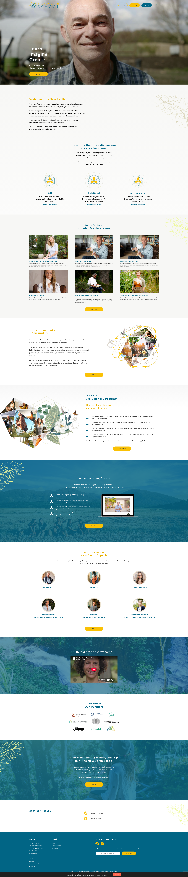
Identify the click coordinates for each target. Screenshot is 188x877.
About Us (31, 861)
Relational (94, 193)
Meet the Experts (33, 853)
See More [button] (49, 259)
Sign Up (134, 5)
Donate (147, 5)
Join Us (94, 375)
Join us (94, 784)
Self (50, 193)
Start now (94, 309)
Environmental (138, 193)
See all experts (94, 629)
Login (123, 5)
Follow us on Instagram (96, 813)
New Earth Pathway (34, 851)
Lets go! (38, 74)
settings (105, 875)
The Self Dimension (34, 843)
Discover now (122, 448)
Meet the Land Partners (35, 856)
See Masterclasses (50, 205)
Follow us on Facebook (96, 818)
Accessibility (55, 848)
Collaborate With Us (34, 863)
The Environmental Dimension (36, 848)
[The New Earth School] (44, 5)
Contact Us (32, 866)
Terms (53, 843)
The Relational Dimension (35, 845)
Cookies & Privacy (56, 845)
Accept (117, 874)
